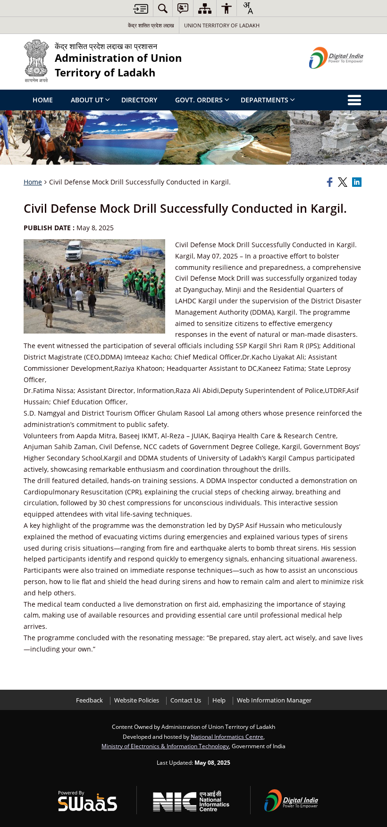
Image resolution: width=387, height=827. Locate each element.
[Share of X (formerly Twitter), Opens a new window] (343, 182)
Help (219, 700)
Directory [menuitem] (139, 99)
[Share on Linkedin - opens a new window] (357, 182)
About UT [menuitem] (87, 99)
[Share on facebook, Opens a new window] (331, 182)
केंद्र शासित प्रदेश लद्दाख (151, 25)
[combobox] (248, 8)
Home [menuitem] (43, 99)
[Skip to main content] (140, 9)
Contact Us (185, 700)
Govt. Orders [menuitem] (199, 99)
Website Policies (136, 700)
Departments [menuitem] (264, 99)
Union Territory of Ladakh (222, 25)
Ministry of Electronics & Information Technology (165, 746)
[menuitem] (162, 8)
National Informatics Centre (227, 736)
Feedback (89, 700)
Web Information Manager (274, 700)
